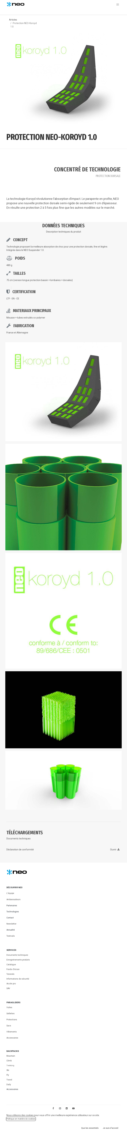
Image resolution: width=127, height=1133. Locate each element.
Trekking (10, 1065)
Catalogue (11, 964)
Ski (7, 1070)
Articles (13, 19)
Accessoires (12, 1038)
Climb (9, 1061)
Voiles (9, 1007)
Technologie (12, 246)
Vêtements (11, 1032)
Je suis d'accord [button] (110, 1128)
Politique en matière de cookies (20, 1119)
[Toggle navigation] (118, 4)
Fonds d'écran (13, 969)
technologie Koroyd (23, 198)
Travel (9, 1080)
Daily (8, 1084)
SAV (8, 988)
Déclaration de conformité (20, 849)
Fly (7, 1075)
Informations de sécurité (17, 979)
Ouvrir (113, 849)
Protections (11, 1019)
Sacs (9, 1026)
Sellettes (10, 1013)
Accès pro (11, 983)
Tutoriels (10, 974)
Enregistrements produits (18, 960)
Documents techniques (17, 955)
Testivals (10, 936)
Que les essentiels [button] (90, 1128)
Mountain (10, 1056)
